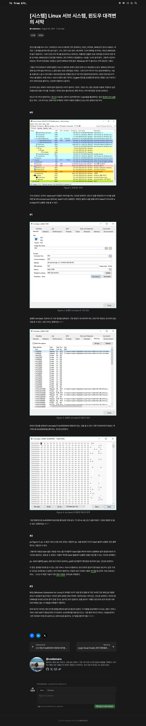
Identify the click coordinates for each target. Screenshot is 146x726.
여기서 (53, 97)
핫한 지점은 (60, 574)
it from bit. (18, 3)
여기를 (93, 571)
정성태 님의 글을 (109, 97)
